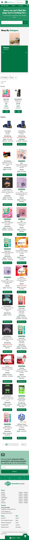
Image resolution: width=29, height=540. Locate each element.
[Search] (27, 2)
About (17, 518)
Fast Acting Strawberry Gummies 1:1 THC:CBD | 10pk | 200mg (7, 369)
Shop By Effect (5, 525)
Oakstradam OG (21, 132)
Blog (17, 520)
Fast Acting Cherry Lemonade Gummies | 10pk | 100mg (22, 280)
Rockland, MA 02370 (6, 513)
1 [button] (6, 444)
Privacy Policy (4, 533)
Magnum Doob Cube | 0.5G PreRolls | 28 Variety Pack (7, 339)
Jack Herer (7, 132)
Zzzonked (21, 368)
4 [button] (14, 444)
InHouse (22, 248)
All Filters (5, 77)
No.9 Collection (7, 161)
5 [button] (17, 444)
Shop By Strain (5, 527)
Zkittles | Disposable (7, 427)
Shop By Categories (6, 522)
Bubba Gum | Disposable (7, 222)
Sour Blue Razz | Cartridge (21, 425)
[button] (2, 2)
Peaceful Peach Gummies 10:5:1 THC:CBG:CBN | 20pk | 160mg (21, 166)
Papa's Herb (7, 221)
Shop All (3, 518)
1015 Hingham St (5, 511)
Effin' (21, 163)
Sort (10, 76)
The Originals (7, 131)
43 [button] (22, 444)
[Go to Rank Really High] (14, 538)
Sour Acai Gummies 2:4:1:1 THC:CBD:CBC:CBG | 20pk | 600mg (21, 194)
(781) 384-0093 (5, 507)
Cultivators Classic (21, 424)
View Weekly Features (7, 520)
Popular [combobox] (12, 77)
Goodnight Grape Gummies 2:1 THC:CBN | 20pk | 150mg (7, 282)
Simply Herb (22, 398)
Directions (18, 527)
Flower (6, 48)
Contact (17, 525)
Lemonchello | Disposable (7, 252)
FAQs (17, 522)
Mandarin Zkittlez (22, 399)
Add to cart (8, 144)
